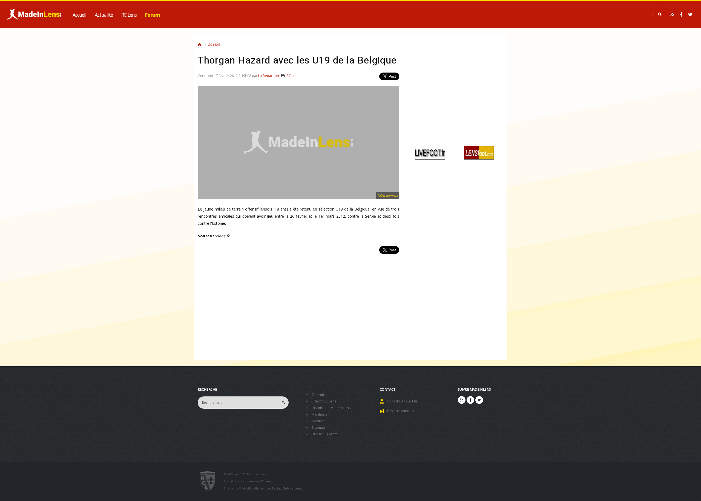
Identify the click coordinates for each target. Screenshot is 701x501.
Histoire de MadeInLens (331, 407)
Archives (319, 421)
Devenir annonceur (403, 410)
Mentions (319, 414)
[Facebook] (681, 14)
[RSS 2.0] (672, 14)
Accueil (79, 14)
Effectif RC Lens (324, 401)
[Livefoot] (430, 152)
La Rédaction (268, 75)
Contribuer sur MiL (402, 401)
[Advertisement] (298, 298)
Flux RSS (319, 434)
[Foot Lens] (479, 152)
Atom (333, 434)
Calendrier (320, 394)
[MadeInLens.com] (210, 481)
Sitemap (318, 427)
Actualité (104, 14)
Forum (152, 14)
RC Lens (129, 14)
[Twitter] (690, 14)
